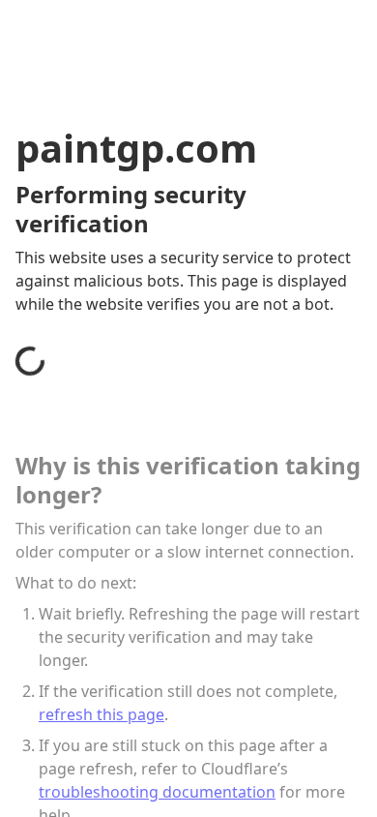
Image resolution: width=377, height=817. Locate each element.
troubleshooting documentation (157, 791)
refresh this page (101, 714)
